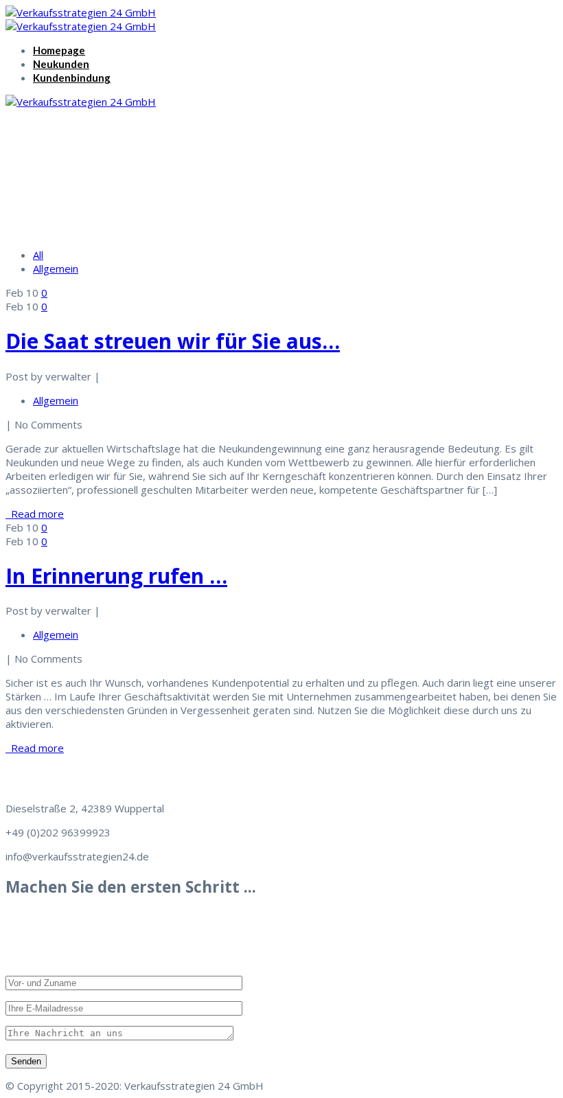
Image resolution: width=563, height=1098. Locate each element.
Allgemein (55, 268)
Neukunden (61, 64)
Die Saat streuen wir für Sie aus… (172, 341)
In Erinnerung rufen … (116, 576)
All (38, 255)
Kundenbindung (72, 77)
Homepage (59, 50)
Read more (34, 514)
